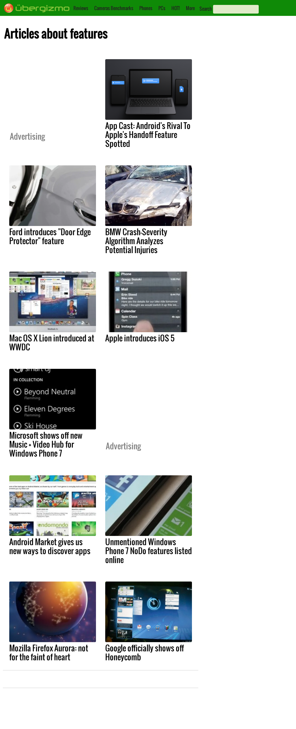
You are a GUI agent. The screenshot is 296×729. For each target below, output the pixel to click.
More (190, 8)
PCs (161, 8)
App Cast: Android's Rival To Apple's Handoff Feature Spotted (147, 134)
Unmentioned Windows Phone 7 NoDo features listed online (148, 550)
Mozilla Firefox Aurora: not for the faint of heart (48, 652)
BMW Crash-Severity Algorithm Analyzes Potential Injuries (136, 240)
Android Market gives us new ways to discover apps (49, 546)
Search (205, 8)
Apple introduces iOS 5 (140, 338)
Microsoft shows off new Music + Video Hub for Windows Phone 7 (45, 444)
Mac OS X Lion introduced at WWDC (51, 342)
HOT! (175, 8)
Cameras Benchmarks (113, 8)
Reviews (80, 8)
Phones (145, 8)
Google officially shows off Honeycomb (144, 652)
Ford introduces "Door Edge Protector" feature (50, 236)
